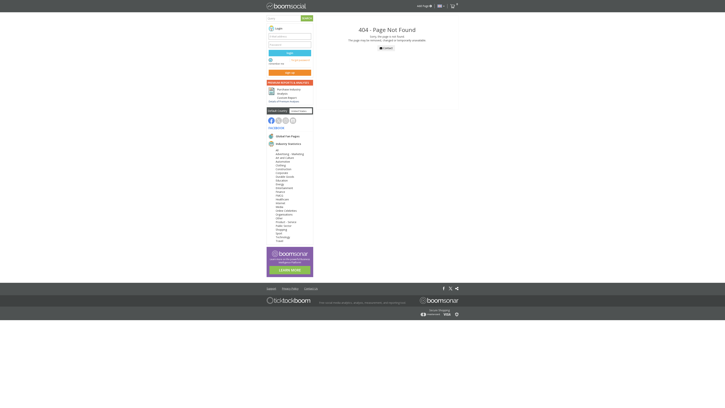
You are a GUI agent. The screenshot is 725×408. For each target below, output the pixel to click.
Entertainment (284, 188)
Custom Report (287, 98)
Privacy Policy (290, 288)
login (290, 53)
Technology (283, 237)
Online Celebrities (286, 210)
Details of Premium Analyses (284, 101)
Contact (387, 48)
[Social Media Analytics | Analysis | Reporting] (286, 6)
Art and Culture (285, 158)
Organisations (284, 214)
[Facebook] (271, 120)
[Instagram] (285, 120)
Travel (279, 241)
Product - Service (286, 222)
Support (271, 288)
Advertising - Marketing (290, 154)
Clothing (281, 165)
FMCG (279, 195)
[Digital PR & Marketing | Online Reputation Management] (288, 300)
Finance (280, 192)
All (277, 150)
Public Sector (284, 226)
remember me (276, 63)
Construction (283, 169)
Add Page (423, 6)
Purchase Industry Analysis (289, 91)
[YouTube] (293, 120)
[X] (278, 120)
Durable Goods (285, 176)
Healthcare (282, 199)
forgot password (301, 60)
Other (279, 218)
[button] (441, 6)
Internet (280, 203)
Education (282, 180)
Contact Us (311, 288)
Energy (280, 184)
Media (279, 207)
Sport (279, 233)
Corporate (282, 173)
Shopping (281, 229)
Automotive (283, 161)
